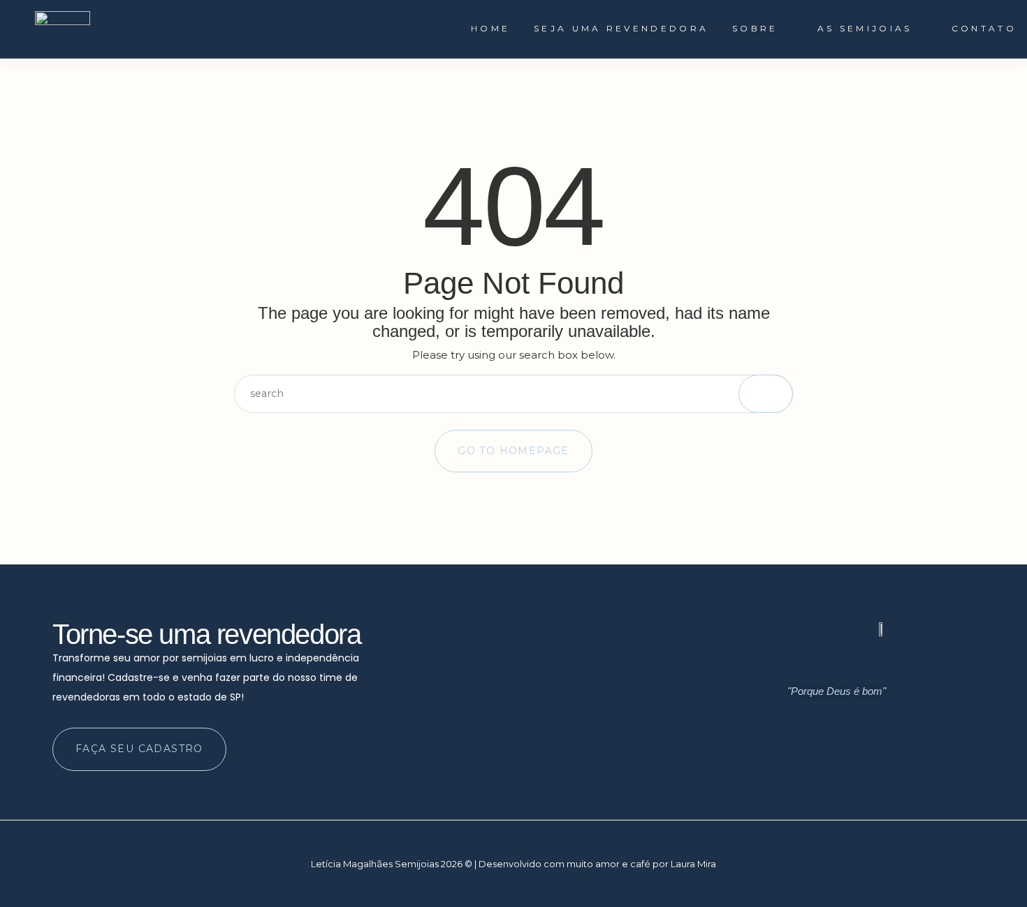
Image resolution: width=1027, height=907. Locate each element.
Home (490, 28)
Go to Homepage (513, 450)
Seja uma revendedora (621, 28)
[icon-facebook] (846, 757)
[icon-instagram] (820, 757)
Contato (984, 28)
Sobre (755, 28)
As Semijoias (864, 28)
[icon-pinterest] (873, 757)
